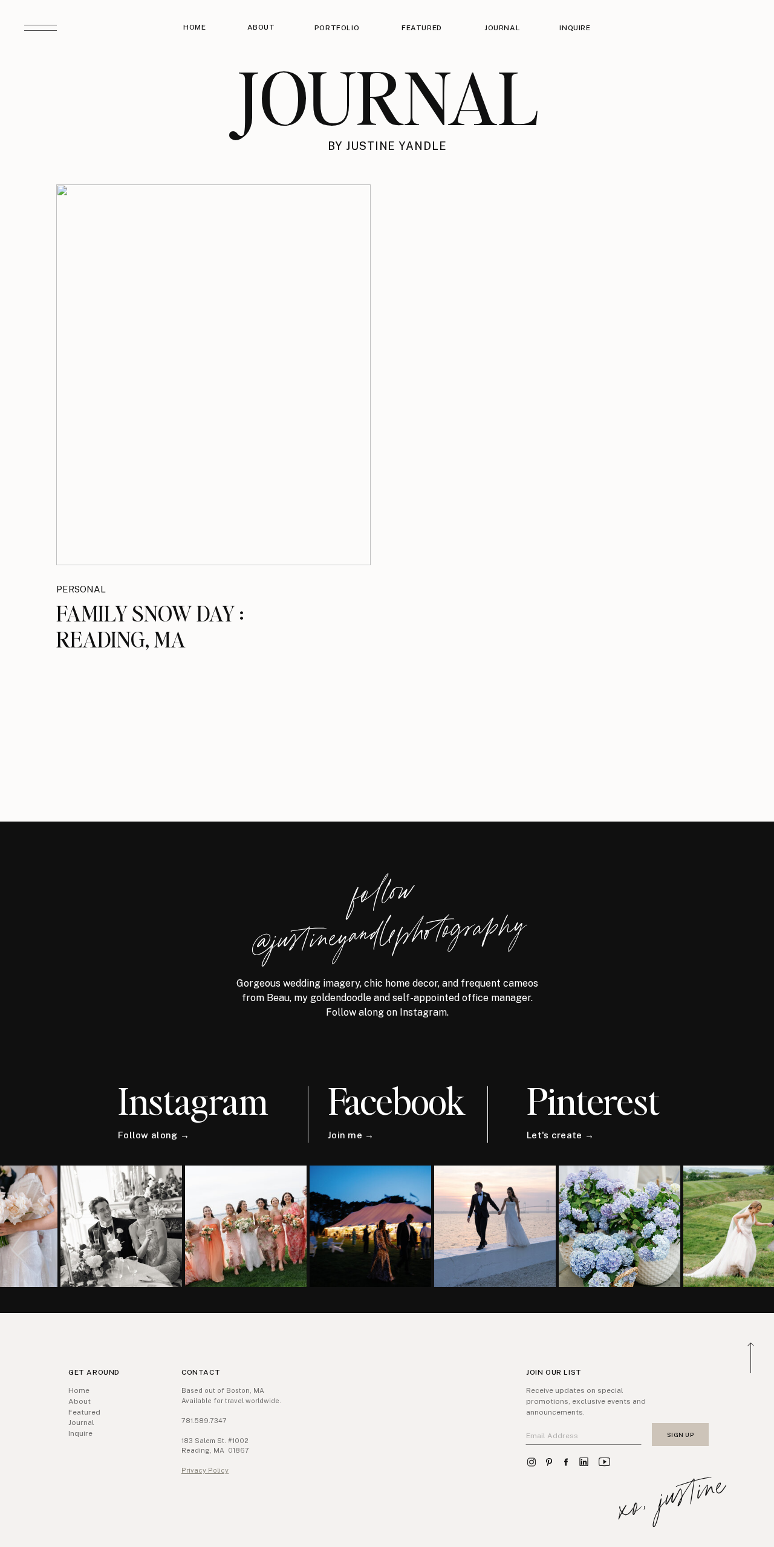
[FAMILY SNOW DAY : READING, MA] (213, 374)
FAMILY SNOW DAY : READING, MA (150, 626)
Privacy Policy (205, 1470)
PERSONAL (81, 589)
